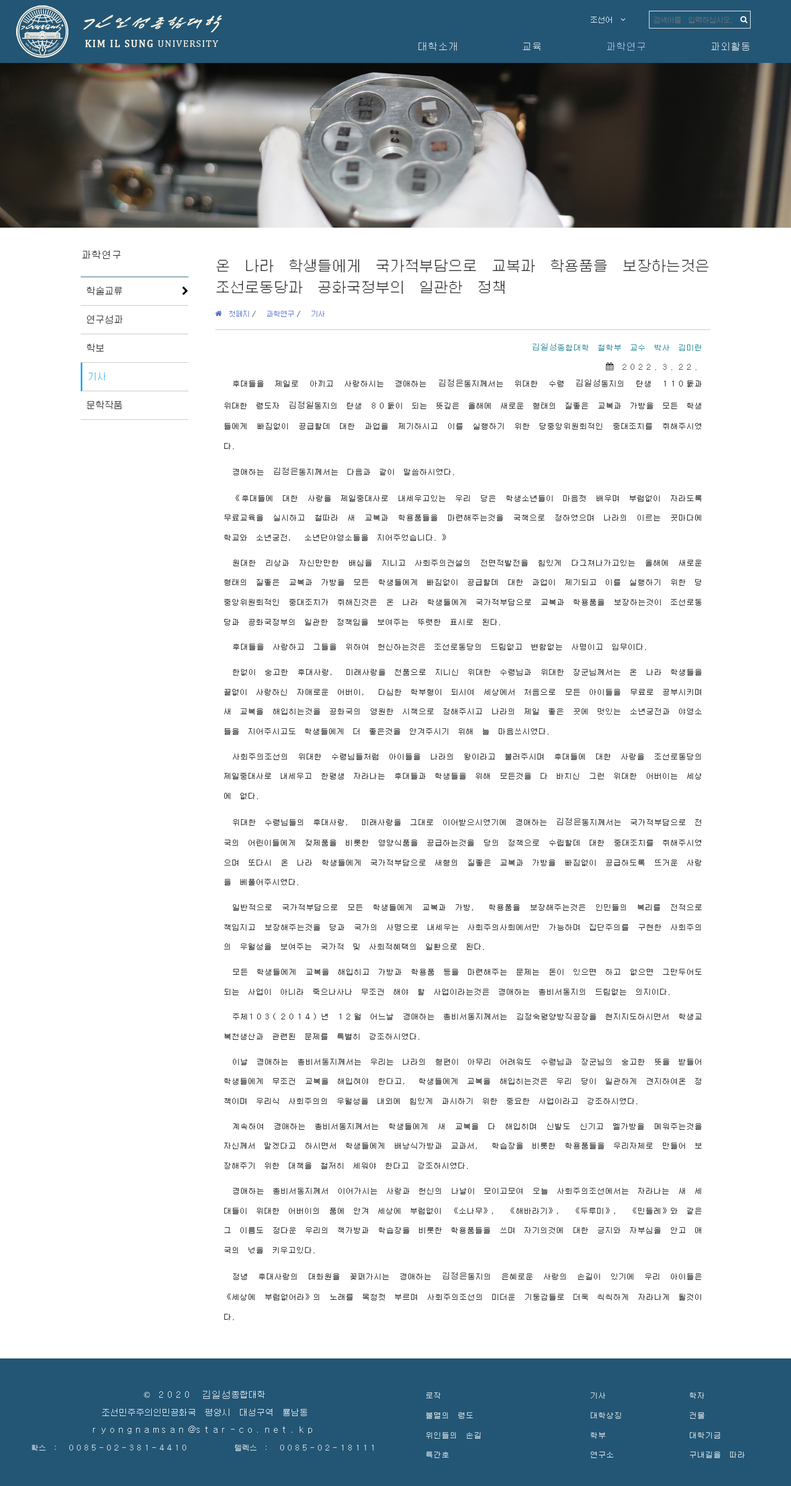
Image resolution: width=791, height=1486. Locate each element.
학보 (95, 348)
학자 (697, 1395)
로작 (433, 1395)
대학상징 (606, 1415)
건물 (697, 1415)
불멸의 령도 (449, 1415)
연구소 (602, 1454)
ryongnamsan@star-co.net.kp (204, 1429)
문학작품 (104, 405)
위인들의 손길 (453, 1435)
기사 (97, 376)
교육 (531, 46)
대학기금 (705, 1435)
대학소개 (437, 46)
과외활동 (730, 46)
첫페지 (236, 313)
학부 (598, 1435)
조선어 (605, 19)
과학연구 (625, 46)
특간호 (437, 1454)
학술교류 (104, 290)
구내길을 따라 (717, 1454)
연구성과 (104, 319)
